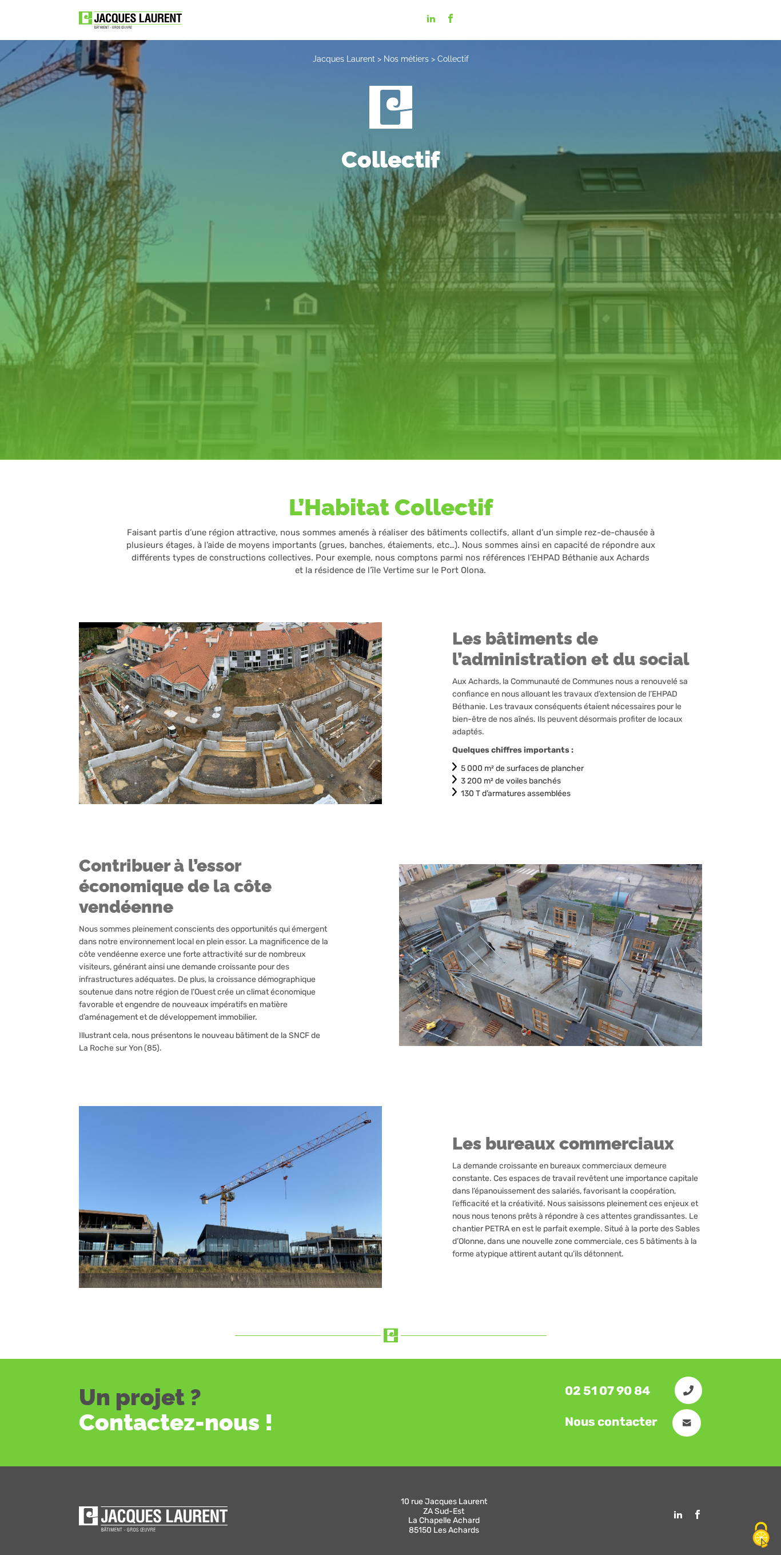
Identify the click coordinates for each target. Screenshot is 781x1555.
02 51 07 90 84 (608, 1391)
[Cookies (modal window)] (761, 1535)
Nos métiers (406, 58)
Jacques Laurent (344, 58)
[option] (230, 713)
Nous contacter (612, 1421)
